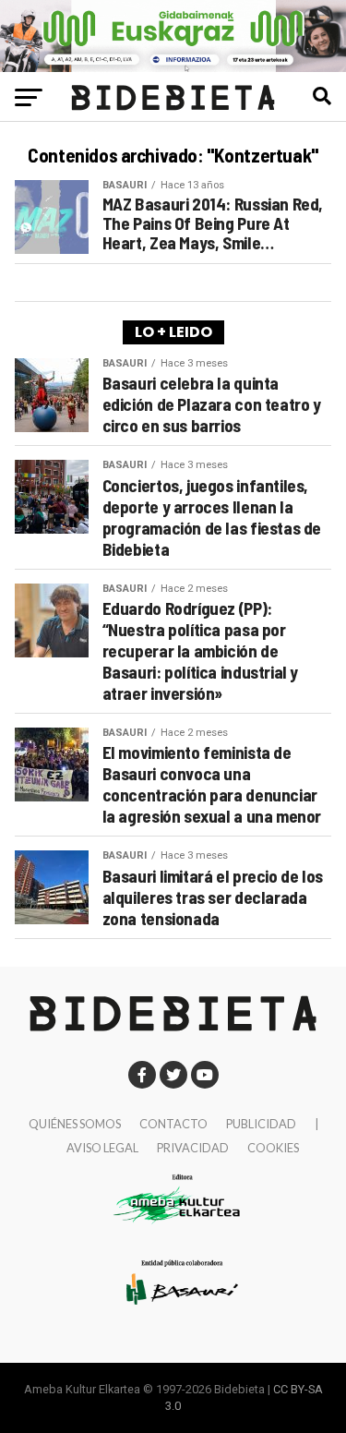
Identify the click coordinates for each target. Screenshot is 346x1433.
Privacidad (193, 1147)
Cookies (273, 1147)
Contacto (173, 1123)
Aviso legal (102, 1147)
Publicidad (261, 1123)
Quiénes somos (75, 1123)
